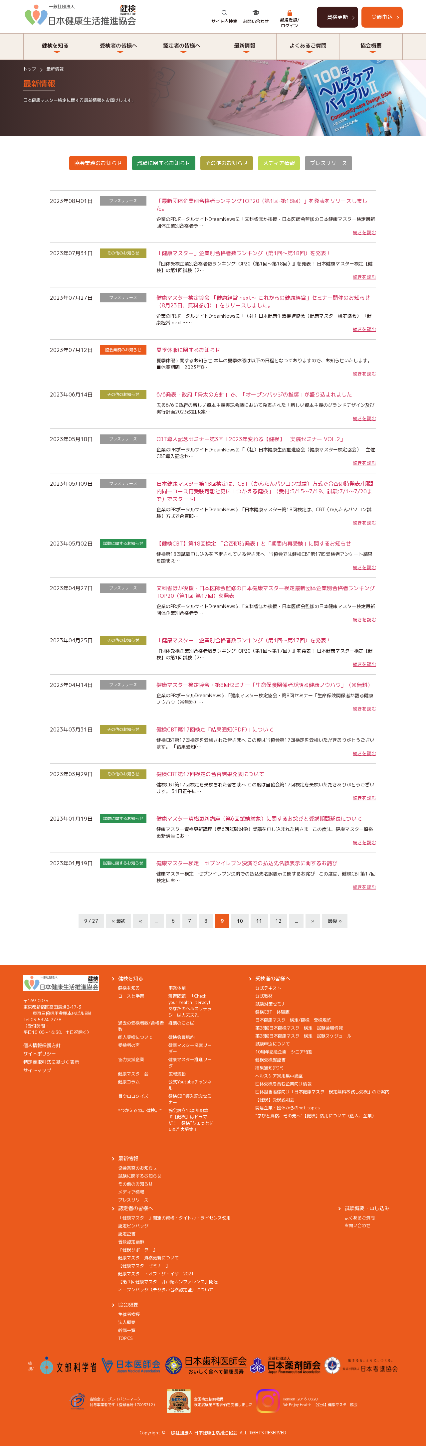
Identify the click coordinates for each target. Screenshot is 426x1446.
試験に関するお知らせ (163, 163)
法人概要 (126, 1322)
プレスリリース (328, 163)
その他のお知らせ (226, 163)
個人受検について (135, 1037)
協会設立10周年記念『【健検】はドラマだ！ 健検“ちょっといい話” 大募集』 (191, 1119)
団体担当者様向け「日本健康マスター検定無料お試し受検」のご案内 (322, 1092)
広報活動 (177, 1074)
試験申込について (272, 1044)
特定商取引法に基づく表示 (51, 1062)
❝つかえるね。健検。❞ (140, 1110)
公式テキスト (268, 988)
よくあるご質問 (359, 1218)
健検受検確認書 (270, 1060)
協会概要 (128, 1304)
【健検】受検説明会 (274, 1100)
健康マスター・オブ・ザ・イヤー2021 (156, 1274)
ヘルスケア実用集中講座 (279, 1076)
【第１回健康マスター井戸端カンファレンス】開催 (168, 1282)
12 (279, 921)
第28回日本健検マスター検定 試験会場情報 (299, 1028)
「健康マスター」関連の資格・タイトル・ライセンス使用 (174, 1218)
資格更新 (337, 17)
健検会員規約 (181, 1037)
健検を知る (130, 978)
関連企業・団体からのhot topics (287, 1108)
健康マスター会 (133, 1074)
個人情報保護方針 (42, 1045)
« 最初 (118, 921)
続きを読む (364, 232)
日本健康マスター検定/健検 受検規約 (293, 1020)
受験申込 (382, 17)
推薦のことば (181, 1023)
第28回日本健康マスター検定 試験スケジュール (303, 1036)
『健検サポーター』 (137, 1250)
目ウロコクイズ (133, 1096)
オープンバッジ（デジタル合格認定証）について (165, 1290)
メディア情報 (279, 163)
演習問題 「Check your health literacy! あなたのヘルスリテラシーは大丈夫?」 (191, 1005)
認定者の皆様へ (135, 1208)
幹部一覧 (126, 1330)
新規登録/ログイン (290, 23)
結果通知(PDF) (269, 1068)
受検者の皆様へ (272, 978)
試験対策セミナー (272, 1004)
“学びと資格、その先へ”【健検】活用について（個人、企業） (315, 1116)
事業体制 (177, 988)
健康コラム (129, 1082)
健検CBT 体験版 (272, 1012)
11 (259, 921)
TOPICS (125, 1338)
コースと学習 (131, 996)
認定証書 (126, 1234)
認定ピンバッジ (133, 1226)
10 (240, 921)
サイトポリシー (39, 1053)
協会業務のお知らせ (98, 163)
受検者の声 (129, 1045)
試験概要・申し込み (366, 1208)
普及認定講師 (131, 1242)
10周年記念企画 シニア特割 (284, 1052)
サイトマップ (37, 1070)
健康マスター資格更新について (148, 1258)
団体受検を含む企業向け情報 (283, 1084)
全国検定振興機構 (208, 1399)
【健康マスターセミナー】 (144, 1266)
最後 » (335, 921)
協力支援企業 (131, 1059)
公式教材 (264, 996)
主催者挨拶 (129, 1314)
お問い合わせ (256, 21)
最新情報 (55, 69)
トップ (29, 69)
